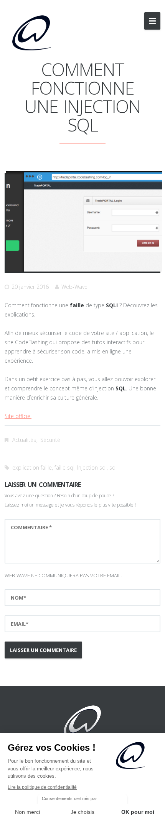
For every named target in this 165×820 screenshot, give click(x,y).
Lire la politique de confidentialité (42, 787)
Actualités (24, 439)
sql (113, 467)
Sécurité (50, 439)
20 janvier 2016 (30, 286)
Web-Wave (74, 286)
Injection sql (92, 467)
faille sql (64, 467)
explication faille (32, 467)
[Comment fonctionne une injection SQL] (84, 221)
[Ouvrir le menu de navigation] (152, 21)
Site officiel (18, 416)
